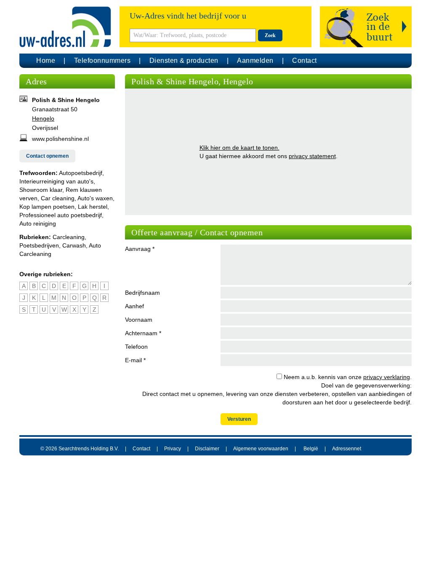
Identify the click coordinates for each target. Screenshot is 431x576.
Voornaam (138, 319)
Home (45, 60)
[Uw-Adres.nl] (65, 26)
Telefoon (136, 346)
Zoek (270, 35)
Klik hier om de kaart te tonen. (239, 147)
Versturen (239, 419)
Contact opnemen (47, 156)
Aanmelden (255, 60)
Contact (304, 60)
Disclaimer (207, 449)
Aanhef (134, 306)
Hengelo (43, 118)
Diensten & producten (183, 60)
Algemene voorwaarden (260, 449)
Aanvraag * (139, 248)
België (310, 449)
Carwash (74, 245)
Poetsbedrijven (39, 245)
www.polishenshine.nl (60, 138)
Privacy (172, 449)
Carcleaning (69, 237)
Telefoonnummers (102, 60)
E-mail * (135, 360)
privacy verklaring (386, 377)
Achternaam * (143, 333)
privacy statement (312, 156)
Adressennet (346, 449)
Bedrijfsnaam (142, 292)
